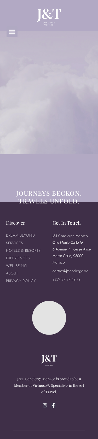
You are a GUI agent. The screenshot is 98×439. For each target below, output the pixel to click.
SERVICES (14, 242)
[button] (12, 31)
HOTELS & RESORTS (23, 250)
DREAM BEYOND (20, 235)
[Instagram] (45, 405)
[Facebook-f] (53, 405)
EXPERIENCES (18, 258)
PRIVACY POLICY (21, 280)
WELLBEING (16, 265)
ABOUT (12, 273)
